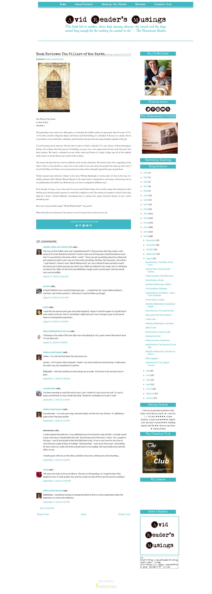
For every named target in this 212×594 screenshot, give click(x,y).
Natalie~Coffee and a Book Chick (57, 247)
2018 (146, 200)
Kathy (46, 307)
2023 (146, 177)
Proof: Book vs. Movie (155, 300)
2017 (146, 204)
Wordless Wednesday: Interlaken (160, 323)
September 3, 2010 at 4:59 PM (56, 502)
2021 (146, 186)
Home (83, 515)
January (149, 398)
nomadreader (49, 388)
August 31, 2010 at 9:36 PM (55, 343)
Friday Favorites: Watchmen (158, 340)
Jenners (46, 286)
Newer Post (43, 515)
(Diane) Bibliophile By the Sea (56, 331)
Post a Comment (47, 508)
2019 (146, 195)
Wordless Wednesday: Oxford (158, 284)
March (149, 389)
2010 (146, 236)
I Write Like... (151, 319)
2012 (146, 227)
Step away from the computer (159, 315)
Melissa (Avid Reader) (53, 352)
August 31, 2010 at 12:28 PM (55, 322)
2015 (146, 214)
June (148, 375)
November (151, 245)
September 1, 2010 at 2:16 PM (56, 400)
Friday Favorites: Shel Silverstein (159, 276)
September (151, 254)
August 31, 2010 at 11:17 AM (56, 298)
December (151, 240)
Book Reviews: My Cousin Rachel (160, 311)
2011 (146, 232)
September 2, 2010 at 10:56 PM (57, 481)
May (148, 380)
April (148, 384)
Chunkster (84, 222)
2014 (146, 218)
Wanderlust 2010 (153, 336)
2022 (146, 182)
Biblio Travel (151, 328)
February (150, 394)
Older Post (124, 515)
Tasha (45, 470)
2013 (146, 223)
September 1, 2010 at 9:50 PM (56, 460)
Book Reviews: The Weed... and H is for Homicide (160, 294)
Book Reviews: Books (155, 280)
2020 (146, 191)
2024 (146, 173)
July (148, 371)
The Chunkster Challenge (156, 289)
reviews (94, 222)
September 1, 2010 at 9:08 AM (56, 379)
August (149, 258)
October (150, 249)
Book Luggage (152, 358)
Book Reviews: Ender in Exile (158, 332)
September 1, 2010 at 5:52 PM (56, 421)
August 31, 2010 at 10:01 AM (56, 276)
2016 (146, 209)
